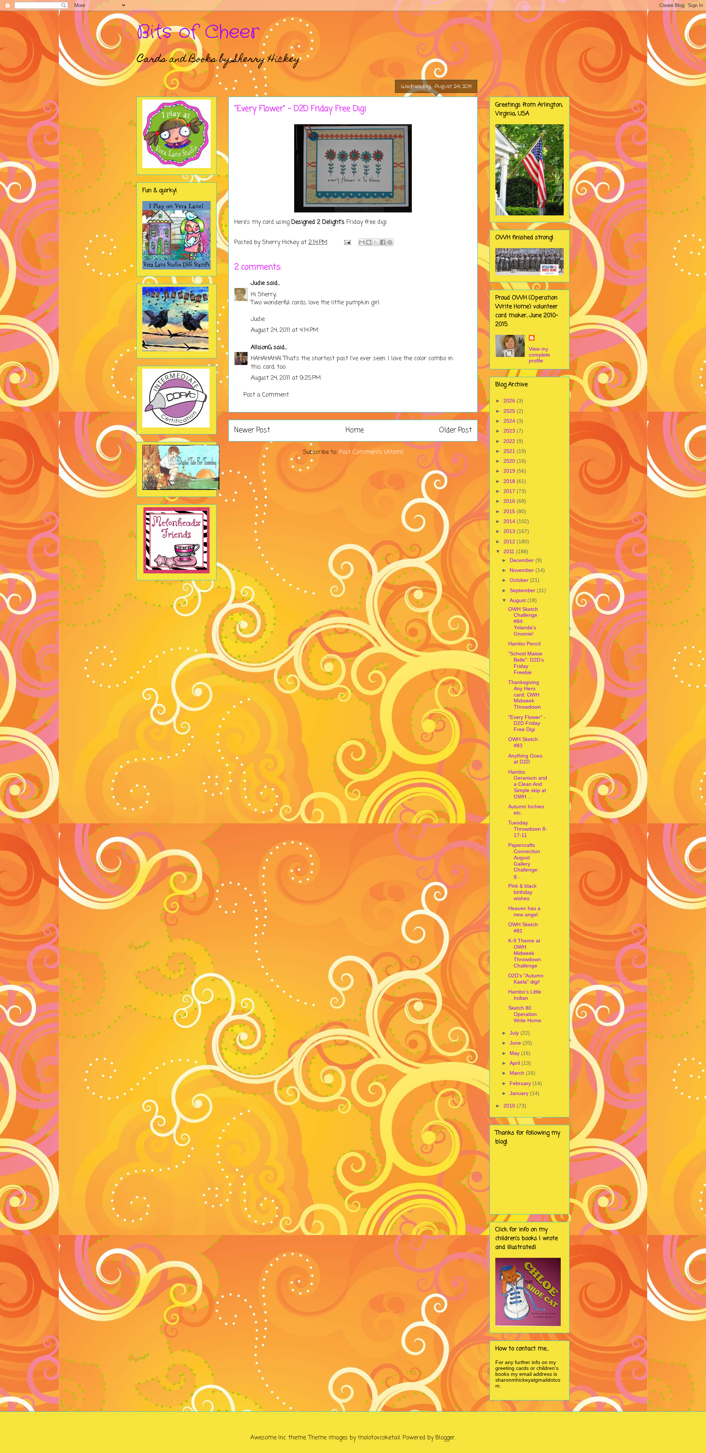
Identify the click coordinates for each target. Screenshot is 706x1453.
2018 (510, 481)
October (520, 580)
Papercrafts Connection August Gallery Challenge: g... (524, 860)
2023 (510, 431)
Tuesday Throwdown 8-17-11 (527, 829)
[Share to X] (375, 242)
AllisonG (261, 347)
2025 (510, 411)
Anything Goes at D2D (525, 759)
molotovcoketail (379, 1438)
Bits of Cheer (197, 32)
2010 (510, 1106)
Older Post (455, 430)
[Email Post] (347, 242)
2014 (510, 521)
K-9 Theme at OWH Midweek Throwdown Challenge (524, 953)
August (518, 600)
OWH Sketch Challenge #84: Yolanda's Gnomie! (523, 621)
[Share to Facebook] (382, 242)
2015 (510, 511)
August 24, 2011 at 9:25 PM (286, 378)
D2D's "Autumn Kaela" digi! (525, 979)
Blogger (445, 1438)
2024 (510, 421)
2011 (509, 551)
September (523, 590)
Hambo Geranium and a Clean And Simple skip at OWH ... (527, 784)
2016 (510, 501)
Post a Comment (266, 395)
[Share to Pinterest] (389, 242)
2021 (510, 451)
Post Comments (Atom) (371, 452)
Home (355, 430)
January (520, 1093)
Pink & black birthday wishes (522, 892)
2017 (510, 491)
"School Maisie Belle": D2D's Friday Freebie (526, 663)
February (521, 1083)
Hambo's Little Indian (524, 995)
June (516, 1043)
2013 (510, 531)
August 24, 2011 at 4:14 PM (284, 330)
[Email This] (362, 242)
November (522, 570)
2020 (510, 461)
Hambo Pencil (524, 644)
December (522, 560)
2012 (510, 541)
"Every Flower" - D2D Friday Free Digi (527, 723)
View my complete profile (539, 355)
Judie (258, 283)
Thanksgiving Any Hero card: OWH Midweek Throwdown (524, 694)
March (518, 1073)
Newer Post (252, 430)
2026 (510, 401)
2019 (510, 471)
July (515, 1033)
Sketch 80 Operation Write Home (524, 1014)
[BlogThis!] (368, 242)
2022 (510, 441)
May (515, 1053)
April (515, 1063)
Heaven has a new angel (524, 911)
